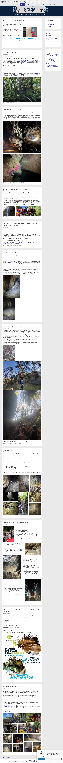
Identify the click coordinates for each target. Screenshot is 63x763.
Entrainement (49, 55)
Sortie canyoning (15, 216)
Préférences (57, 758)
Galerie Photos (43, 4)
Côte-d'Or (20, 182)
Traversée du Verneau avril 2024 (13, 686)
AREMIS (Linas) (49, 26)
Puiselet (54, 60)
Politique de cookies (45, 761)
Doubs (20, 443)
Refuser (49, 758)
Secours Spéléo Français (11, 332)
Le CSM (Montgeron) (50, 24)
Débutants (57, 54)
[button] (11, 483)
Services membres (52, 4)
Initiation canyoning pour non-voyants (15, 189)
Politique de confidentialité (52, 761)
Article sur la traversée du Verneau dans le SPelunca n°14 (14, 708)
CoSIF (19, 331)
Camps (5, 320)
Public (52, 60)
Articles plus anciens (6, 757)
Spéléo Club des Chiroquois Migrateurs (16, 2)
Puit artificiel (58, 60)
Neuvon (54, 59)
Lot (46, 59)
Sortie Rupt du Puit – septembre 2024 (15, 523)
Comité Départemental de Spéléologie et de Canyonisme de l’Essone (52, 38)
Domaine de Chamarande (20, 61)
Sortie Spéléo (6, 182)
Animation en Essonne (10, 52)
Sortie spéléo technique (12, 443)
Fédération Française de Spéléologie (53, 44)
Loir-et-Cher (57, 58)
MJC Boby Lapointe (24, 67)
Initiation (6, 216)
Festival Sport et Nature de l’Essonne (31, 60)
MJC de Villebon (49, 35)
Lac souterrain (53, 58)
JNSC (49, 58)
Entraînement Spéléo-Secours (13, 327)
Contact (60, 4)
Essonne (12, 102)
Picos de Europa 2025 (10, 252)
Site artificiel (56, 61)
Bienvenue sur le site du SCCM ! (13, 21)
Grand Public (6, 102)
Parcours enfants (48, 60)
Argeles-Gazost (27, 456)
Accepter (41, 758)
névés (34, 260)
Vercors (53, 65)
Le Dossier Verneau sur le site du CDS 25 (11, 706)
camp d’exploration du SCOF (29, 255)
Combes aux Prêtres (14, 182)
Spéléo (23, 182)
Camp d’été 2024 (8, 450)
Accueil (22, 4)
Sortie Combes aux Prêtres (12, 109)
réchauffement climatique (11, 262)
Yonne (47, 68)
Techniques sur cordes (49, 65)
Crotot (47, 54)
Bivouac (54, 50)
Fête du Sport (10, 69)
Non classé (6, 45)
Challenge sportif (49, 53)
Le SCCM (28, 4)
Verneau (55, 65)
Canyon (21, 216)
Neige (52, 59)
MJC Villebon (49, 59)
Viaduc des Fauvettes (17, 245)
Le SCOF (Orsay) (49, 22)
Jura (50, 58)
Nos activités (35, 4)
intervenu (15, 441)
